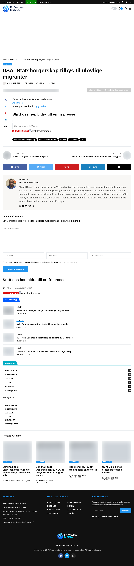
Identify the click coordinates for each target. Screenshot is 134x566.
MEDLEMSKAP (74, 502)
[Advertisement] (67, 32)
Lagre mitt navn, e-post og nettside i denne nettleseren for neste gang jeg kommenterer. (41, 262)
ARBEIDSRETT (68, 370)
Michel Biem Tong (14, 83)
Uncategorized (68, 390)
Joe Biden (73, 140)
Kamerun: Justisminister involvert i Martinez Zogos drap (43, 351)
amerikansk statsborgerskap (24, 140)
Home (5, 60)
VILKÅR (70, 513)
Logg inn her (40, 106)
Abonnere (17, 103)
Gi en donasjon (20, 131)
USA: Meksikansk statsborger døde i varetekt (112, 470)
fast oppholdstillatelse (47, 140)
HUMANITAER (68, 374)
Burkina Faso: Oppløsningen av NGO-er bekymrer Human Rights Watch (50, 471)
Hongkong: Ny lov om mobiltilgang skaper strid (83, 468)
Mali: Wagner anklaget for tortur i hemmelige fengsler (42, 324)
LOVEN (68, 382)
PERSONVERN (53, 502)
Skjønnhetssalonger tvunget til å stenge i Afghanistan (42, 310)
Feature (63, 140)
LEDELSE (14, 60)
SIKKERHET (68, 386)
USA (82, 140)
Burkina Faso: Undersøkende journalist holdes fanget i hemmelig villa (17, 471)
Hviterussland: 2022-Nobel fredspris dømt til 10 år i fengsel (44, 338)
